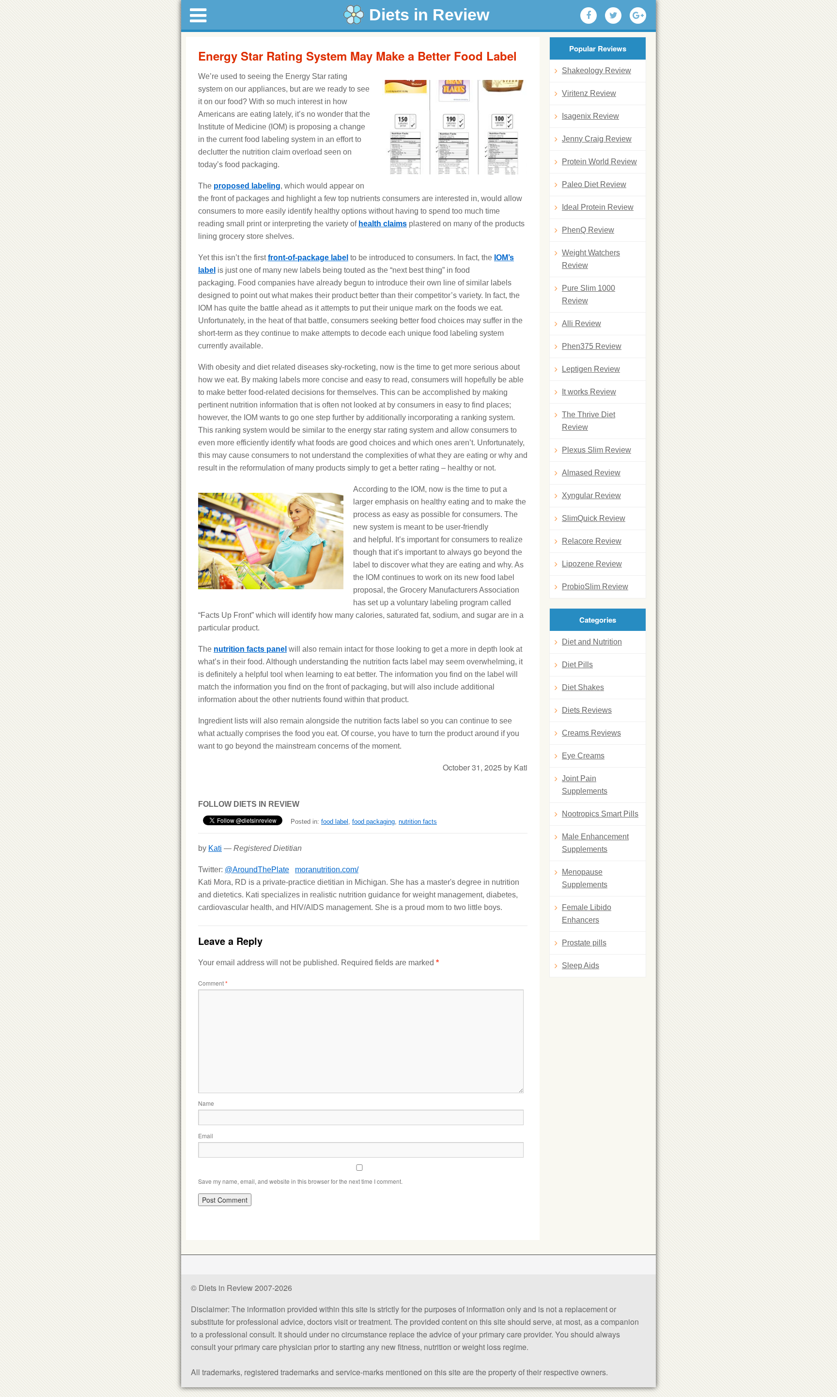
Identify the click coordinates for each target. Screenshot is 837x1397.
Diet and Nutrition (592, 642)
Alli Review (581, 323)
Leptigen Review (591, 369)
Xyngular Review (591, 495)
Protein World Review (599, 161)
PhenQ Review (588, 230)
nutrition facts (418, 821)
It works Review (589, 392)
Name (206, 1103)
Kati (215, 848)
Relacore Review (591, 541)
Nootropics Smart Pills (600, 814)
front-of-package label (308, 257)
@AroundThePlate (257, 869)
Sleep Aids (580, 965)
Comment (213, 983)
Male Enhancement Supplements (595, 842)
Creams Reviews (591, 733)
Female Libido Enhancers (586, 913)
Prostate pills (584, 943)
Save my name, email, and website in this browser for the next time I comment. (300, 1181)
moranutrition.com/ (326, 869)
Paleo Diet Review (594, 184)
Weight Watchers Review (591, 259)
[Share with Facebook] (588, 15)
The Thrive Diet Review (588, 420)
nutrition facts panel (250, 649)
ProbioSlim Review (595, 586)
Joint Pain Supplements (584, 784)
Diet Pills (577, 664)
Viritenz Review (589, 93)
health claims (382, 224)
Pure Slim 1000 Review (588, 294)
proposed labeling (247, 186)
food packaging (373, 821)
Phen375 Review (591, 346)
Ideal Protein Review (598, 207)
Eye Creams (583, 756)
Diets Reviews (587, 710)
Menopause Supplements (584, 878)
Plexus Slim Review (596, 450)
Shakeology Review (596, 70)
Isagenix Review (590, 116)
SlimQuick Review (593, 518)
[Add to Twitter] (613, 15)
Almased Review (591, 473)
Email (205, 1135)
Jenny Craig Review (597, 139)
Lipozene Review (592, 564)
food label (334, 821)
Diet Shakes (583, 687)
